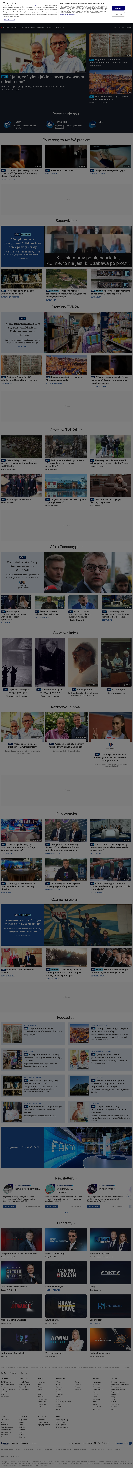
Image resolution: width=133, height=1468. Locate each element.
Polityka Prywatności (9, 19)
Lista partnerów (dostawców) (67, 14)
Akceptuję (118, 8)
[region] (66, 11)
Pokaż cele (118, 14)
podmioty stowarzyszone (36, 5)
